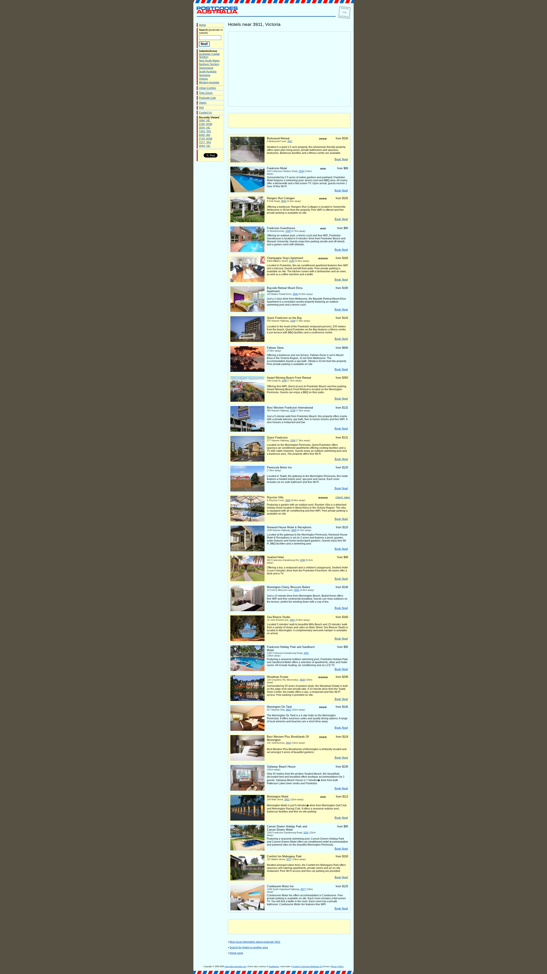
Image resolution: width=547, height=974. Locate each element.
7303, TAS (205, 131)
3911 (289, 141)
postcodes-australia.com (235, 966)
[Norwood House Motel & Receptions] (247, 550)
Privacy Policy (337, 966)
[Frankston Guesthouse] (247, 251)
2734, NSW (205, 138)
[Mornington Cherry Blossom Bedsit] (247, 610)
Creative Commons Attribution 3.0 (308, 966)
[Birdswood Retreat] (247, 161)
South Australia (207, 71)
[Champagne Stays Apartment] (247, 281)
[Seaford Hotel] (247, 580)
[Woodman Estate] (247, 700)
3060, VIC (204, 120)
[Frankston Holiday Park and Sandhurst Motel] (247, 670)
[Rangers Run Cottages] (247, 221)
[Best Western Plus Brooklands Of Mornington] (247, 759)
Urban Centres (207, 88)
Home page (236, 953)
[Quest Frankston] (247, 460)
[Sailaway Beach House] (247, 789)
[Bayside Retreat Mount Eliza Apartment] (247, 311)
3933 (283, 201)
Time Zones (206, 92)
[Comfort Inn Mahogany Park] (247, 879)
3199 (301, 171)
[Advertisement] (289, 120)
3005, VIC (204, 127)
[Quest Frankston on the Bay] (247, 341)
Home (202, 25)
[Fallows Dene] (247, 370)
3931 (296, 590)
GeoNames (274, 966)
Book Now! (341, 159)
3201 (306, 653)
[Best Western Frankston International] (247, 430)
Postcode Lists (207, 97)
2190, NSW (205, 124)
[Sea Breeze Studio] (247, 640)
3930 (295, 294)
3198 (302, 560)
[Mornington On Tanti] (247, 729)
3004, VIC (204, 145)
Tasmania (204, 75)
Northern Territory (209, 64)
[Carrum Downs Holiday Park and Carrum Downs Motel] (247, 849)
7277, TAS (205, 142)
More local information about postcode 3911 (254, 941)
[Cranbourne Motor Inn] (247, 909)
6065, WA (204, 135)
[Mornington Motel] (247, 819)
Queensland (206, 67)
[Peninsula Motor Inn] (247, 490)
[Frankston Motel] (247, 191)
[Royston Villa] (247, 520)
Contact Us (205, 112)
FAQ (201, 107)
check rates (342, 497)
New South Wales (209, 60)
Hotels (202, 102)
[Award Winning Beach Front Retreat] (247, 400)
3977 (288, 859)
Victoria (203, 78)
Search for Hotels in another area (248, 947)
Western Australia (209, 82)
